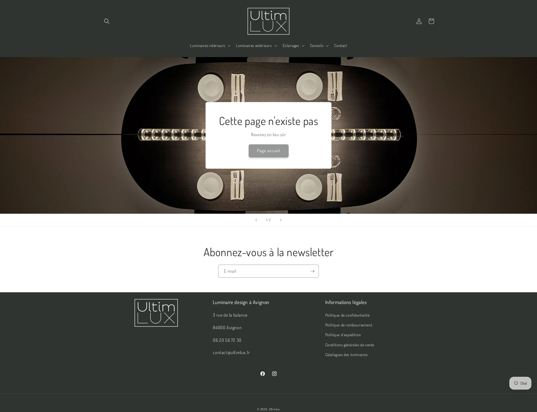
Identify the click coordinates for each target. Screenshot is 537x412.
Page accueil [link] (268, 150)
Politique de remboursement (349, 324)
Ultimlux (274, 409)
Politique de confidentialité (347, 315)
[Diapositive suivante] (281, 220)
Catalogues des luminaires (346, 354)
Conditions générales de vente (349, 344)
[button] (107, 21)
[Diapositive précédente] (256, 220)
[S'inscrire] (312, 271)
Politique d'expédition (343, 334)
